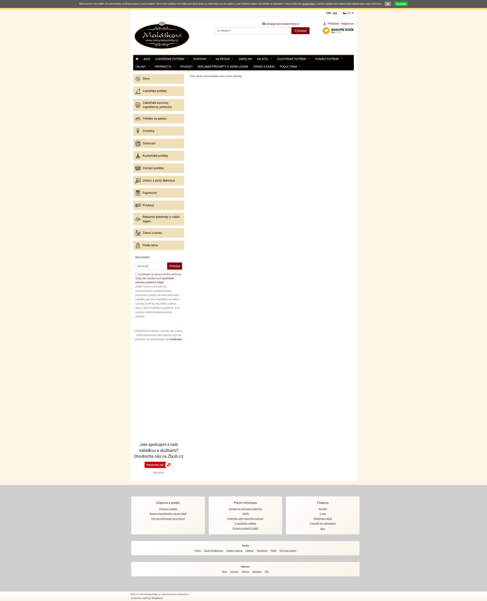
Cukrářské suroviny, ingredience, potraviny (157, 105)
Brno (224, 571)
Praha (198, 550)
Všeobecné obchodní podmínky (245, 508)
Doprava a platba (168, 508)
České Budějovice (213, 550)
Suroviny (200, 59)
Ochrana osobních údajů (245, 528)
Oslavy (141, 66)
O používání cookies (245, 523)
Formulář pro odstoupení (323, 523)
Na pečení (223, 59)
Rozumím (401, 3)
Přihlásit (174, 266)
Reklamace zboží (323, 518)
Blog (322, 528)
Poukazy (186, 66)
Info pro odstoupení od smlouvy (168, 518)
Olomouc (257, 571)
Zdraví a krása (264, 66)
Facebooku (175, 339)
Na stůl (262, 59)
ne (388, 3)
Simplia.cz (157, 598)
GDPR (245, 513)
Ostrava (234, 571)
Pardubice (262, 550)
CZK (328, 13)
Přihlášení (333, 23)
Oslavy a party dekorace (159, 180)
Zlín (267, 571)
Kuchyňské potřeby (291, 59)
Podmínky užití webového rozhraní (245, 518)
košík (342, 31)
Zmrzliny (245, 59)
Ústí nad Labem (287, 550)
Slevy (146, 78)
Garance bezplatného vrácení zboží (168, 513)
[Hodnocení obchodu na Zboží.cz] (159, 464)
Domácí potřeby (327, 59)
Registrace (347, 23)
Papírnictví (163, 66)
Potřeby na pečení (155, 118)
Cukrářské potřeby (170, 59)
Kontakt (323, 508)
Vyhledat (300, 30)
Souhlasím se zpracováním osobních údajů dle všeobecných (158, 278)
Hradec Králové (234, 550)
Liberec (250, 550)
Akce (146, 59)
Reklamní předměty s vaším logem (223, 66)
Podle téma (288, 66)
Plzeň (273, 550)
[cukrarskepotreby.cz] (162, 35)
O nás (323, 513)
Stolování (149, 143)
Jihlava (245, 571)
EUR (335, 13)
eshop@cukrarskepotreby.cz (282, 23)
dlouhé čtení (308, 3)
